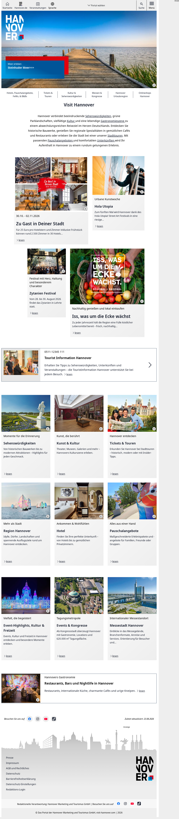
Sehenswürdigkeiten (98, 116)
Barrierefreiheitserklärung (21, 779)
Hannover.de (21, 7)
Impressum (12, 763)
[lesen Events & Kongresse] (79, 618)
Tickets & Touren (48, 94)
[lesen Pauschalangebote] (132, 524)
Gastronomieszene (113, 121)
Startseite (7, 7)
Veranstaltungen (38, 7)
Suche (141, 7)
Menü (152, 7)
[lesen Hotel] (79, 524)
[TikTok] (54, 719)
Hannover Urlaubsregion (121, 94)
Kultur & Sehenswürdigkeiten (72, 94)
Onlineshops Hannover (145, 94)
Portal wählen (98, 5)
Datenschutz (13, 773)
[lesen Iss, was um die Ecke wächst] (107, 293)
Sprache (52, 7)
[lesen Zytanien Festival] (47, 283)
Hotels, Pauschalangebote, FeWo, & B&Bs (20, 94)
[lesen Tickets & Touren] (132, 436)
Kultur (71, 121)
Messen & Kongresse (97, 94)
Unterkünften (106, 140)
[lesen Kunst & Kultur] (79, 436)
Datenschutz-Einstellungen (21, 784)
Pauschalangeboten (60, 140)
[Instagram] (38, 719)
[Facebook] (29, 719)
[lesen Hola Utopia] (118, 193)
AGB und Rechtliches (17, 768)
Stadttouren (115, 135)
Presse (9, 757)
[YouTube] (46, 719)
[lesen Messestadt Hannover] (132, 618)
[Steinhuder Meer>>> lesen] (79, 49)
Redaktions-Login (15, 789)
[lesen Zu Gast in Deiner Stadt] (51, 200)
